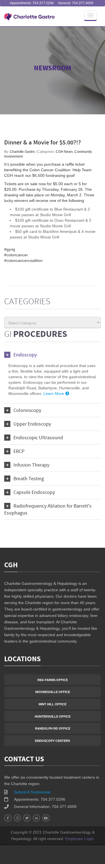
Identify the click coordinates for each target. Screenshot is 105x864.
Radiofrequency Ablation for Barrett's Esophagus (48, 510)
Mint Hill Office (52, 704)
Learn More (54, 393)
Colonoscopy (27, 410)
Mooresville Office (52, 692)
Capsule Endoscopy (34, 492)
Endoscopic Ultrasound (38, 438)
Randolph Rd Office (52, 728)
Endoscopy (25, 355)
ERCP (18, 451)
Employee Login (79, 838)
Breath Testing (28, 479)
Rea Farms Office (53, 680)
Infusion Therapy (31, 465)
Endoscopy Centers (52, 740)
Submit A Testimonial (32, 792)
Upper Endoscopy (32, 424)
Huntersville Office (53, 716)
